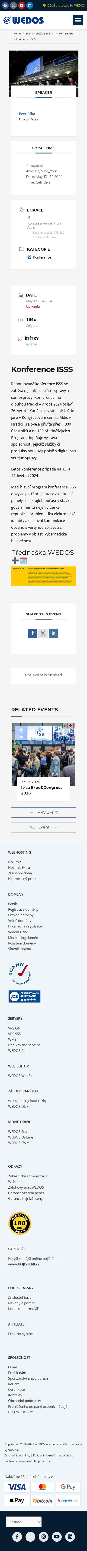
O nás (12, 1367)
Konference (66, 33)
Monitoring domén (23, 937)
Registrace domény (23, 909)
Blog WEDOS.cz (20, 1412)
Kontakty (15, 1395)
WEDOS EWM (18, 1142)
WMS (12, 1039)
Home (17, 33)
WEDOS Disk (18, 1106)
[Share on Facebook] (32, 633)
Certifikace (16, 1389)
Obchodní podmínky (24, 1400)
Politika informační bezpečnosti (53, 1455)
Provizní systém (20, 1333)
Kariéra (13, 1383)
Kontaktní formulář (23, 1308)
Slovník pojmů (19, 948)
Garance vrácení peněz (26, 1192)
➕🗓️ (19, 560)
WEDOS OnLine (20, 1137)
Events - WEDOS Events (40, 33)
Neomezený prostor (24, 878)
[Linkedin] (53, 633)
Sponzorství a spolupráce (28, 1378)
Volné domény (19, 920)
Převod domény (21, 915)
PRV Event (48, 812)
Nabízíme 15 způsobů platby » (29, 1476)
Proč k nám (17, 1372)
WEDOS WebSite (21, 1075)
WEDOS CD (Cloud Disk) (27, 1100)
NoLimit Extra (19, 867)
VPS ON (14, 1028)
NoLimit (14, 861)
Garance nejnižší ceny (25, 1198)
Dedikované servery (24, 1045)
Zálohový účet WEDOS (26, 1187)
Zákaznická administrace (27, 1176)
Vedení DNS (17, 932)
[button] (78, 20)
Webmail (15, 1181)
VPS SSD (14, 1033)
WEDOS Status (19, 1131)
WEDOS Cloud (19, 1050)
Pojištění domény (22, 943)
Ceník (12, 903)
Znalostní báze (19, 1297)
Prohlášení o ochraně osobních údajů (38, 1406)
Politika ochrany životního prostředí (27, 1461)
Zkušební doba (20, 873)
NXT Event (39, 827)
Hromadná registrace (25, 926)
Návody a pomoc (21, 1303)
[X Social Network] (43, 633)
